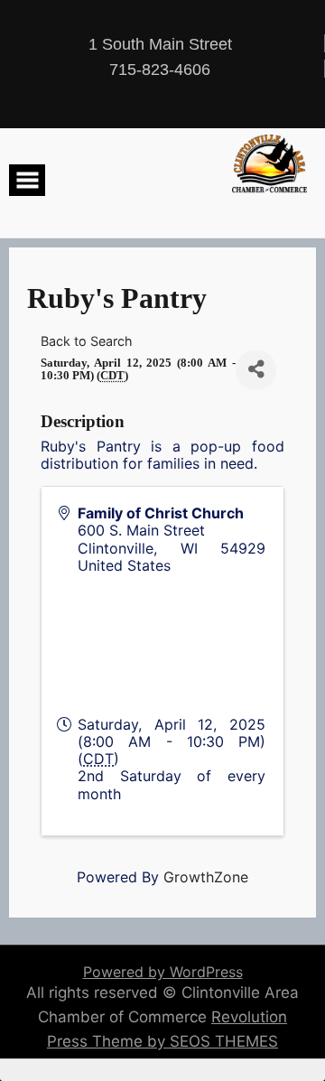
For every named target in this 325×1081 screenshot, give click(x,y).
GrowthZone (205, 877)
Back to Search (87, 341)
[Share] (256, 369)
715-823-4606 (159, 70)
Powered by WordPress (163, 972)
